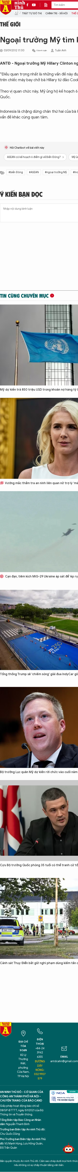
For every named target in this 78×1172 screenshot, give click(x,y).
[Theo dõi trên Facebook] (28, 5)
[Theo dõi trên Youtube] (34, 5)
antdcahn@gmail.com (64, 1061)
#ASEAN (34, 172)
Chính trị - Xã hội (56, 13)
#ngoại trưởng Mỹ (56, 172)
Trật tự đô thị (32, 13)
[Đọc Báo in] (47, 5)
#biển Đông (16, 172)
